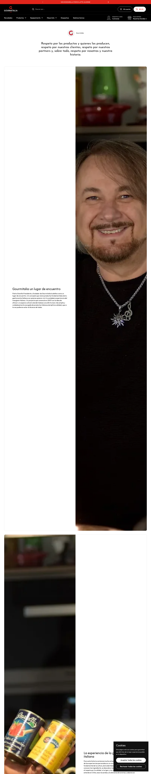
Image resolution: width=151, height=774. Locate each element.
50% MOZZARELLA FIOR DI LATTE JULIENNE (75, 2)
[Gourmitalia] (10, 9)
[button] (140, 9)
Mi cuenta (126, 9)
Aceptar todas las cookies (131, 760)
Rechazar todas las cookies (131, 766)
